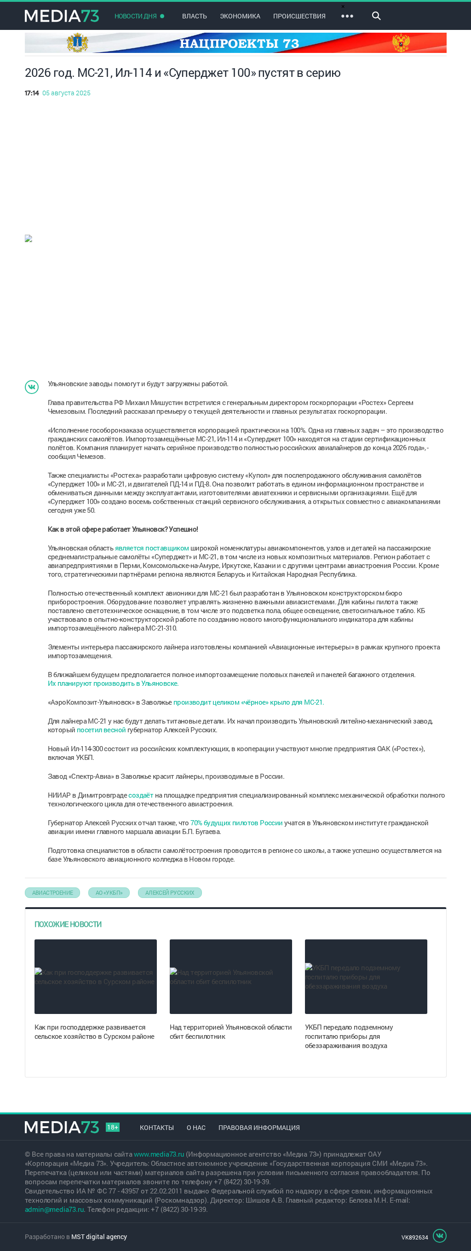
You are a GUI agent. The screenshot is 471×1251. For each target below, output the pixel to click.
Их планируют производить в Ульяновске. (114, 683)
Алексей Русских (170, 892)
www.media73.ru (159, 1153)
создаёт (140, 794)
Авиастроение (52, 892)
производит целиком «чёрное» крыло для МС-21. (248, 702)
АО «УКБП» (109, 892)
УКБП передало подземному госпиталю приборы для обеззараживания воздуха (349, 1036)
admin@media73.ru (54, 1209)
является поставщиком (152, 547)
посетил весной (101, 729)
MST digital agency (99, 1236)
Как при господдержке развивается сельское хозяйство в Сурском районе (94, 1031)
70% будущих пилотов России (236, 822)
